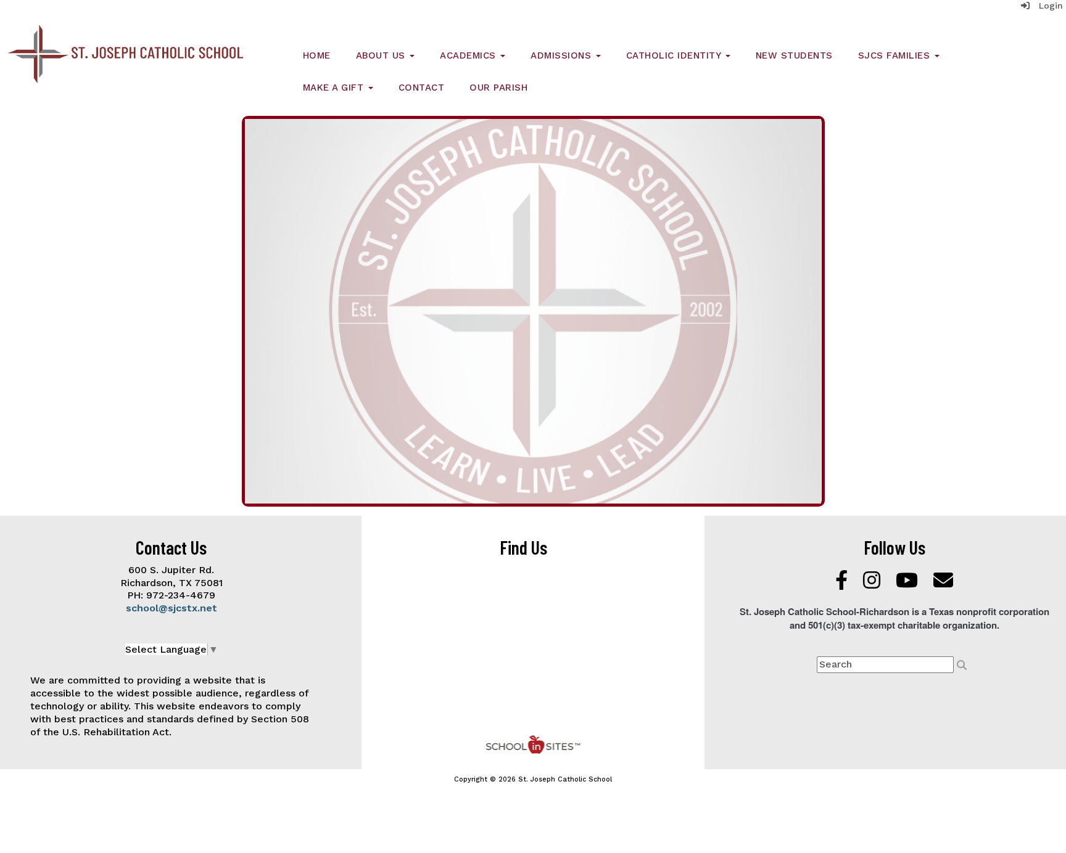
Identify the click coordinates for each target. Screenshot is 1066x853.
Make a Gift (335, 87)
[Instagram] (873, 584)
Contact (422, 87)
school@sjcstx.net (171, 608)
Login (1046, 5)
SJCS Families (895, 55)
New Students (794, 55)
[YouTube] (908, 584)
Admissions (563, 55)
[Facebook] (843, 584)
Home (317, 55)
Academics (469, 55)
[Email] (943, 584)
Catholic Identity (675, 55)
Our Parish (498, 87)
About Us (382, 55)
